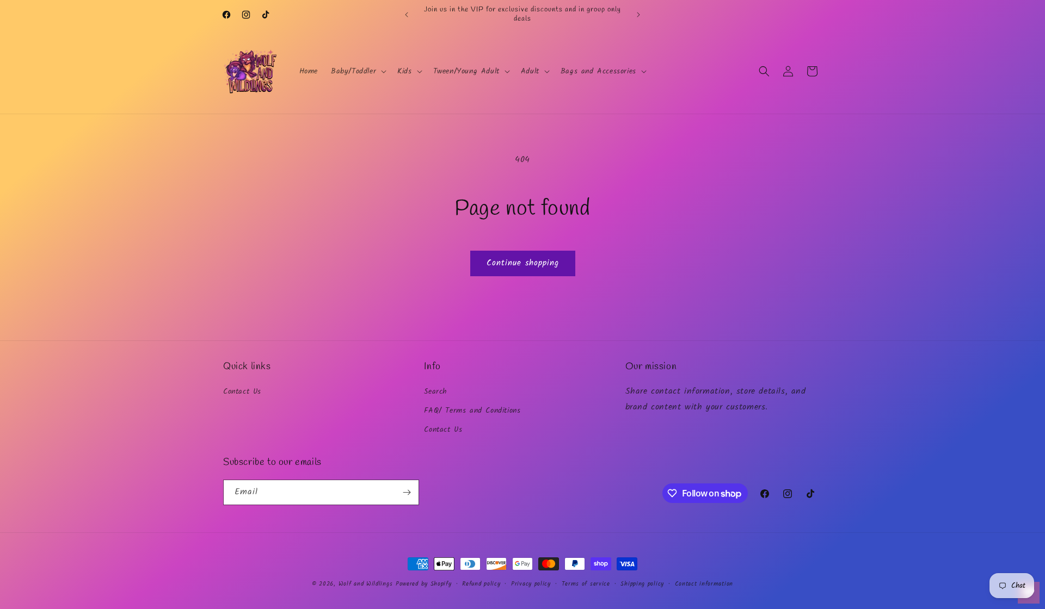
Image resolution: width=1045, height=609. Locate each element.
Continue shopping (523, 263)
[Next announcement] (638, 14)
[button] (357, 71)
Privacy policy (531, 584)
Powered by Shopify (424, 584)
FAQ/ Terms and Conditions (472, 411)
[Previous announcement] (407, 14)
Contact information (704, 584)
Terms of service (586, 584)
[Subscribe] (407, 492)
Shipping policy (642, 584)
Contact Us (242, 391)
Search (435, 391)
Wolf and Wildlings (366, 584)
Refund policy (481, 584)
